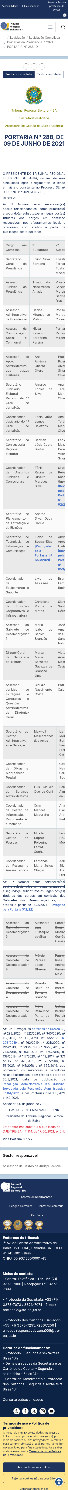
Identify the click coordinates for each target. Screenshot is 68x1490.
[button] (63, 27)
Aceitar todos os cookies (34, 1467)
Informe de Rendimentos (36, 1197)
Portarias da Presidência (24, 42)
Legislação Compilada (44, 37)
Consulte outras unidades (23, 1400)
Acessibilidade (10, 6)
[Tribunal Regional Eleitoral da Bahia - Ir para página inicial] (12, 26)
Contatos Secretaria (50, 1206)
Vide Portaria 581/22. (18, 1139)
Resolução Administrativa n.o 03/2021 (34, 1084)
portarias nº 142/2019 (48, 1029)
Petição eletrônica (20, 1206)
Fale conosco (31, 6)
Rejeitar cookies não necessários (34, 1478)
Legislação (17, 37)
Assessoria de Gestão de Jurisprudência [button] (32, 1166)
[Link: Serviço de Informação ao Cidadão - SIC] (65, 15)
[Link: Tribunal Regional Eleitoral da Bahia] (13, 1187)
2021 (49, 42)
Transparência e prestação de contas (57, 6)
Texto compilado (49, 74)
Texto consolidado (18, 74)
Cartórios (37, 1215)
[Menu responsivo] (50, 27)
